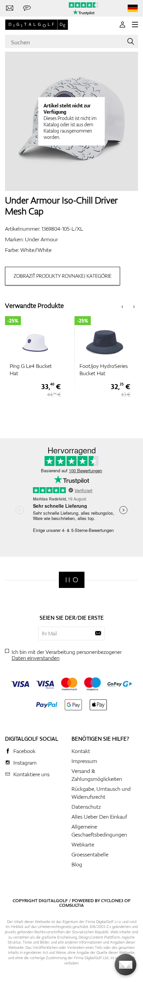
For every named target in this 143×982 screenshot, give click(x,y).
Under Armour (41, 239)
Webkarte (83, 844)
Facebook (24, 751)
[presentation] (122, 306)
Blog (77, 864)
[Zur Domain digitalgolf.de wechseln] (132, 8)
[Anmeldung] (122, 24)
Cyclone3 (112, 900)
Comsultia (71, 905)
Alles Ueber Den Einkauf (99, 816)
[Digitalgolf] (71, 580)
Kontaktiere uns (31, 774)
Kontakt (81, 751)
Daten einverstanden (36, 658)
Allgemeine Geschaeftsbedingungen (99, 830)
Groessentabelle (90, 854)
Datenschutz (86, 806)
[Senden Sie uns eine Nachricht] (27, 8)
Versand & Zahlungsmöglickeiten (97, 774)
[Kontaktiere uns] (9, 8)
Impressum (84, 761)
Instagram (25, 762)
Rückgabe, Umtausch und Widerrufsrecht (101, 792)
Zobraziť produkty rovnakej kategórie (62, 276)
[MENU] (135, 24)
